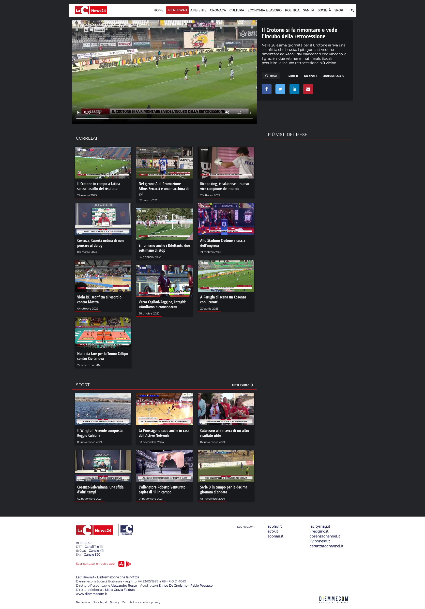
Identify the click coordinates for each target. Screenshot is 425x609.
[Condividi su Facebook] (265, 90)
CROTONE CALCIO (333, 76)
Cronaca (218, 10)
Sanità (308, 10)
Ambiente (198, 10)
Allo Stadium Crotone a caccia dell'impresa (222, 243)
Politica (292, 10)
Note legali (100, 602)
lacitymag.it (320, 526)
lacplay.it (274, 526)
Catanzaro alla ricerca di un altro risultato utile (224, 433)
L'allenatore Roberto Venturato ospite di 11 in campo (162, 489)
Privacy (115, 602)
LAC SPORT (310, 76)
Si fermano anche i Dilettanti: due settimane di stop (164, 248)
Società (324, 10)
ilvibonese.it (320, 541)
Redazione (83, 602)
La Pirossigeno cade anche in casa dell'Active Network (164, 433)
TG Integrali (177, 10)
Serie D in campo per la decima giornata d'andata (223, 489)
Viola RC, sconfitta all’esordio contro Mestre (99, 299)
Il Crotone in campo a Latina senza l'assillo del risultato (98, 186)
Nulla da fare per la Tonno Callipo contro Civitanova (102, 356)
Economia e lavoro (265, 10)
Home (158, 10)
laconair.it (275, 536)
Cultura (236, 10)
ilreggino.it (319, 531)
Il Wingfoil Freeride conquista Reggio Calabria (99, 433)
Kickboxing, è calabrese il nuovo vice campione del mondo (224, 186)
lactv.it (272, 531)
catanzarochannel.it (326, 546)
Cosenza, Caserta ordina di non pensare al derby (100, 243)
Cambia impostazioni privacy (141, 602)
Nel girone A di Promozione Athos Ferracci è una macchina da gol (164, 188)
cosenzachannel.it (325, 536)
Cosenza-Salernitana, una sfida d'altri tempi (100, 489)
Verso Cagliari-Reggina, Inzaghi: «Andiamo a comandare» (162, 304)
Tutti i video (241, 385)
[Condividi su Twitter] (279, 90)
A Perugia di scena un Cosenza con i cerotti (223, 299)
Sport (339, 10)
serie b (293, 76)
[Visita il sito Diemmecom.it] (334, 606)
